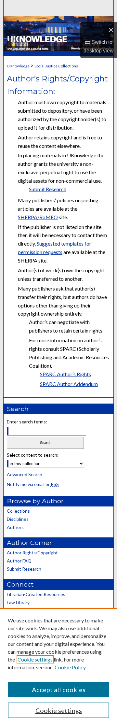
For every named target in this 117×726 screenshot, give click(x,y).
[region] (58, 667)
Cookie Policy (70, 667)
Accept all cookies (58, 689)
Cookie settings (35, 659)
